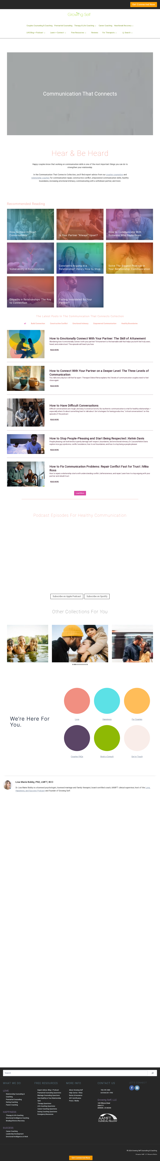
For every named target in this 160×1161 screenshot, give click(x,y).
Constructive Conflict (59, 323)
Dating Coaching (12, 1102)
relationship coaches (40, 178)
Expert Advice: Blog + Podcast (48, 1090)
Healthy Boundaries (129, 323)
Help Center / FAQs (75, 1093)
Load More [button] (80, 493)
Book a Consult (107, 756)
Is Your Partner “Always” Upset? (78, 235)
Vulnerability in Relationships (27, 269)
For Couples (137, 719)
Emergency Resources (45, 1114)
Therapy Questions (44, 1103)
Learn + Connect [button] (57, 33)
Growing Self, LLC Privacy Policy (146, 1154)
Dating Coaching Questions (47, 1112)
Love (77, 719)
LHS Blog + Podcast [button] (35, 33)
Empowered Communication (104, 323)
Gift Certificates (75, 1098)
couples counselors (114, 174)
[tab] (73, 664)
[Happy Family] (80, 643)
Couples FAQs (77, 756)
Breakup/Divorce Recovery (15, 1121)
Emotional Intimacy (80, 323)
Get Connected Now (81, 1158)
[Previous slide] (11, 644)
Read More (54, 350)
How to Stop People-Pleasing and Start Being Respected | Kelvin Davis (97, 438)
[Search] (152, 1073)
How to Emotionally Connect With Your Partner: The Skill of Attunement (98, 338)
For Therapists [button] (108, 33)
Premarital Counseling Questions (49, 1093)
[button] (127, 32)
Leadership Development (15, 1134)
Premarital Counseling (63, 26)
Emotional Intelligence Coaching (17, 1118)
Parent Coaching (12, 1105)
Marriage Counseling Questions (49, 1095)
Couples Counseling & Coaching (39, 26)
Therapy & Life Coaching (14, 1115)
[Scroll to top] (6, 1154)
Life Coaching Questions (46, 1106)
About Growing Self (76, 1090)
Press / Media (74, 1101)
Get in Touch (137, 756)
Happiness (107, 719)
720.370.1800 (105, 1090)
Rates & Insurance (75, 1095)
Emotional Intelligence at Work (17, 1137)
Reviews (94, 33)
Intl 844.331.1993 (107, 1093)
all (25, 323)
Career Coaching (105, 26)
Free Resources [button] (77, 33)
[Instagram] (137, 1087)
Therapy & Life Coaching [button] (84, 26)
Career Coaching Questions (47, 1109)
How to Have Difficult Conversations (74, 405)
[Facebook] (131, 1087)
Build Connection (38, 323)
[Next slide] (149, 644)
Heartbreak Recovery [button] (122, 26)
